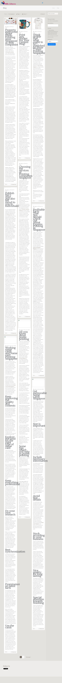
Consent (49, 28)
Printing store (9, 214)
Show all (42, 14)
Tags (18, 14)
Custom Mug (21, 48)
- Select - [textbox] (50, 41)
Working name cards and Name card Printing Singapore (11, 353)
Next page (28, 657)
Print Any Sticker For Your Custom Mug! (24, 39)
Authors (24, 14)
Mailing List (50, 39)
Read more (14, 184)
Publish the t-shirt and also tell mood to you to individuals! (12, 200)
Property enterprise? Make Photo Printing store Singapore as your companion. (12, 37)
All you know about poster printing (24, 335)
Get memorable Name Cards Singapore (40, 395)
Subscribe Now (51, 44)
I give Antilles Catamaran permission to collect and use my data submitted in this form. (53, 32)
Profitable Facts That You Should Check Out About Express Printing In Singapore (39, 219)
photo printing (11, 52)
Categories (12, 14)
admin (8, 26)
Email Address (50, 23)
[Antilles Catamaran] (8, 2)
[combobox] (53, 41)
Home (53, 8)
